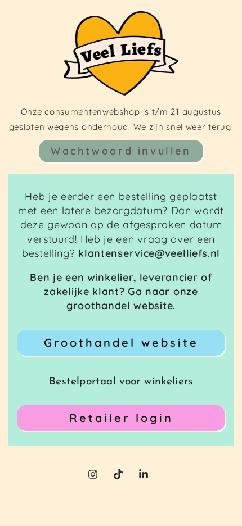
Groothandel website (121, 342)
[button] (121, 151)
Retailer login (121, 418)
